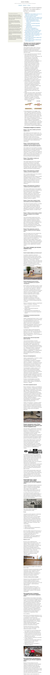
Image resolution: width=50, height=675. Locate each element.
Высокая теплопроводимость (31, 28)
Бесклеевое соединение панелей (32, 29)
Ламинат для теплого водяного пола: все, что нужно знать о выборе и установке (33, 14)
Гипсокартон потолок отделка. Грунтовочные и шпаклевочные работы (14, 22)
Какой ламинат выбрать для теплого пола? (34, 18)
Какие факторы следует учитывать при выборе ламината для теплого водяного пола (33, 33)
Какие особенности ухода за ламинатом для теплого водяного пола (33, 40)
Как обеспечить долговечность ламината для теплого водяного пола (33, 38)
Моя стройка (25, 2)
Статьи (28, 5)
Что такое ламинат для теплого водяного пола (33, 17)
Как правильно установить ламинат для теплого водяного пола (32, 35)
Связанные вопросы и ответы (30, 16)
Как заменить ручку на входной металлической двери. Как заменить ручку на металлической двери (15, 26)
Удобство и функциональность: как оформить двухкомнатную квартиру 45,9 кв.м (15, 32)
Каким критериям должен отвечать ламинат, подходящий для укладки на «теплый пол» (33, 21)
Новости (24, 5)
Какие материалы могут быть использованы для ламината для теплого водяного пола (33, 31)
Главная (20, 5)
